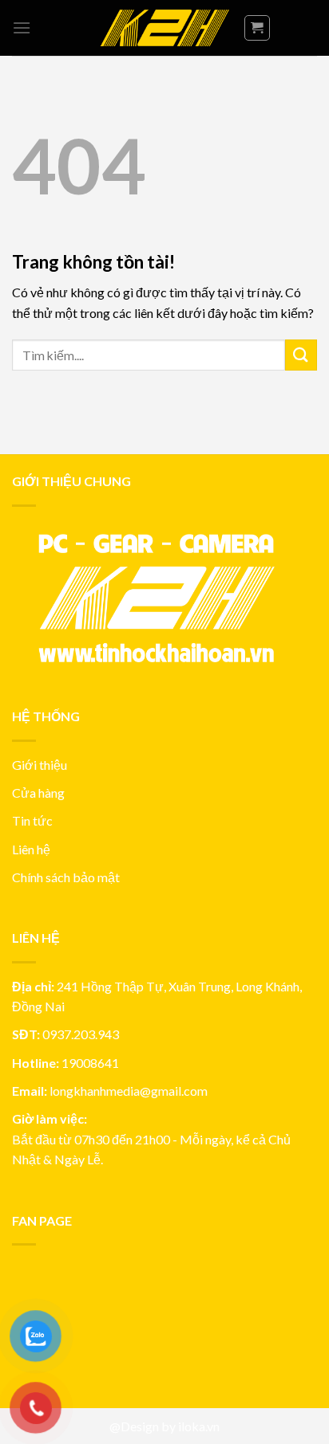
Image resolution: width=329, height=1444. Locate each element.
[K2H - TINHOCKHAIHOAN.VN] (164, 28)
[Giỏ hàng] (257, 28)
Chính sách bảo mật (66, 877)
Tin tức (32, 820)
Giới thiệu (39, 764)
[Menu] (21, 27)
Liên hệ (31, 849)
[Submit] (301, 355)
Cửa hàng (38, 792)
